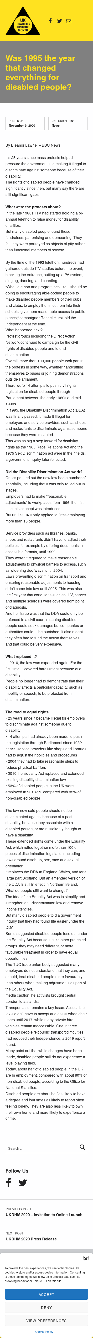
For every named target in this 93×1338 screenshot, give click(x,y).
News (56, 125)
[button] (85, 1258)
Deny (46, 1307)
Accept (46, 1294)
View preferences (46, 1320)
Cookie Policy (44, 1331)
